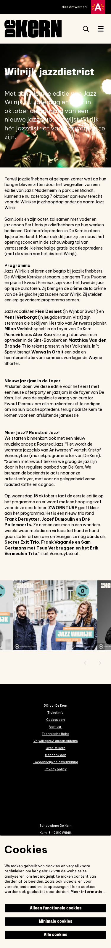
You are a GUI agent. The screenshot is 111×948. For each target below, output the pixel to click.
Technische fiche (55, 734)
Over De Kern (55, 748)
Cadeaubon (55, 720)
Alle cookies (55, 934)
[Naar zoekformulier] (85, 28)
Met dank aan (55, 755)
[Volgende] (100, 663)
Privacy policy (56, 769)
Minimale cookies (55, 921)
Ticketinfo (55, 712)
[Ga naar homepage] (38, 29)
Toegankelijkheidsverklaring (55, 762)
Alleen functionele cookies (55, 908)
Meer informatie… (87, 891)
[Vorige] (85, 663)
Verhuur (55, 727)
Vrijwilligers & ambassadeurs (55, 741)
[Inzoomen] (17, 646)
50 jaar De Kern (55, 705)
